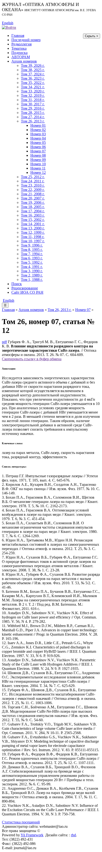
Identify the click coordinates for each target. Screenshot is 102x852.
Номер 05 (38, 143)
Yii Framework (32, 835)
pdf (4, 342)
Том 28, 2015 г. (33, 113)
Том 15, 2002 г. (33, 220)
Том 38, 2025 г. (33, 70)
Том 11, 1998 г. (32, 237)
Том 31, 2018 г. (33, 100)
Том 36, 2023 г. (33, 78)
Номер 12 (38, 172)
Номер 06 (38, 147)
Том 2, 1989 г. (32, 275)
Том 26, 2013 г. (33, 121)
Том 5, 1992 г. (32, 262)
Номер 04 (38, 138)
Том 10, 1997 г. (33, 241)
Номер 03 (38, 134)
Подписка (19, 53)
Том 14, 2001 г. (33, 224)
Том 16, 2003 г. (33, 215)
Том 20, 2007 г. (33, 198)
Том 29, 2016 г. (33, 108)
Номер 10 (38, 164)
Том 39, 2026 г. (33, 65)
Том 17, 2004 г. (33, 211)
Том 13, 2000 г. (33, 228)
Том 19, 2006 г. (33, 202)
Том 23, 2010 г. (33, 185)
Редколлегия (21, 44)
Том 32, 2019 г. (33, 95)
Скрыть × (91, 36)
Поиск (16, 284)
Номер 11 (38, 168)
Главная (17, 36)
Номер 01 (38, 125)
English (7, 23)
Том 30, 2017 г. (33, 104)
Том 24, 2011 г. (32, 181)
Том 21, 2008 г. (33, 194)
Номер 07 (38, 151)
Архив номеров (24, 61)
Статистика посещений (21, 822)
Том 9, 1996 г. (32, 245)
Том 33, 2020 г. (33, 91)
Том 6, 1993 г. (32, 258)
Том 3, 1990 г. (32, 271)
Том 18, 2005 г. (33, 207)
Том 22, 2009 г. (33, 190)
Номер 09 (38, 160)
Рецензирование (24, 288)
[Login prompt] (9, 27)
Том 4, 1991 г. (32, 267)
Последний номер (26, 40)
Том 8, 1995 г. (32, 250)
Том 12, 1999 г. (33, 232)
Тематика (19, 48)
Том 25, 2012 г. (33, 177)
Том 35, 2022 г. (33, 83)
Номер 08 (38, 155)
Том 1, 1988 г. (32, 280)
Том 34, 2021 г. (33, 87)
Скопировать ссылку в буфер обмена (31, 359)
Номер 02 (38, 130)
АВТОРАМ (20, 57)
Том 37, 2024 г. (33, 74)
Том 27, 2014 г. (33, 117)
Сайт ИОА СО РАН (27, 292)
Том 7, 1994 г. (32, 254)
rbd (73, 835)
